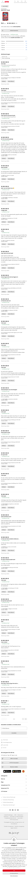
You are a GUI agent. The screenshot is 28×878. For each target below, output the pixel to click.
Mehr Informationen (14, 875)
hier (20, 864)
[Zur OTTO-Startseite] (7, 2)
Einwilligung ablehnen (14, 873)
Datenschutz (20, 814)
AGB (15, 814)
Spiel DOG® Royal (5, 10)
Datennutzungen (18, 849)
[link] (23, 771)
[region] (14, 859)
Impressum (6, 816)
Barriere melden (14, 767)
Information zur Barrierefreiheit (16, 816)
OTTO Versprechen (14, 819)
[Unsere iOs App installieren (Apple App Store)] (7, 771)
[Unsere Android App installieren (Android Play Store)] (16, 771)
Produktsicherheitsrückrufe (10, 818)
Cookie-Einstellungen (8, 814)
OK (14, 870)
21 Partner (9, 847)
